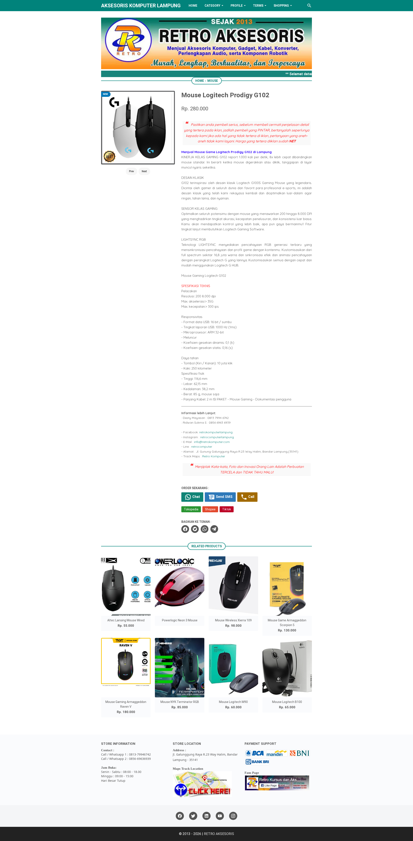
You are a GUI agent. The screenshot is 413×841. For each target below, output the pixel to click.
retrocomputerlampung (217, 437)
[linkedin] (206, 816)
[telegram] (214, 529)
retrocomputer (201, 447)
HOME (193, 5)
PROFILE (237, 5)
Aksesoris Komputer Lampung (141, 6)
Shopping (281, 5)
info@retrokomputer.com (212, 442)
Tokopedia (191, 509)
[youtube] (220, 816)
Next (144, 171)
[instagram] (233, 816)
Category (212, 5)
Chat (195, 497)
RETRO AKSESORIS (219, 834)
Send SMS (224, 497)
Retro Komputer (213, 456)
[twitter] (195, 529)
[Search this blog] (309, 5)
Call (250, 497)
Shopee (210, 509)
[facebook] (185, 529)
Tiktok (226, 509)
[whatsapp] (204, 529)
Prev (131, 171)
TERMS (258, 5)
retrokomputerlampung (216, 432)
